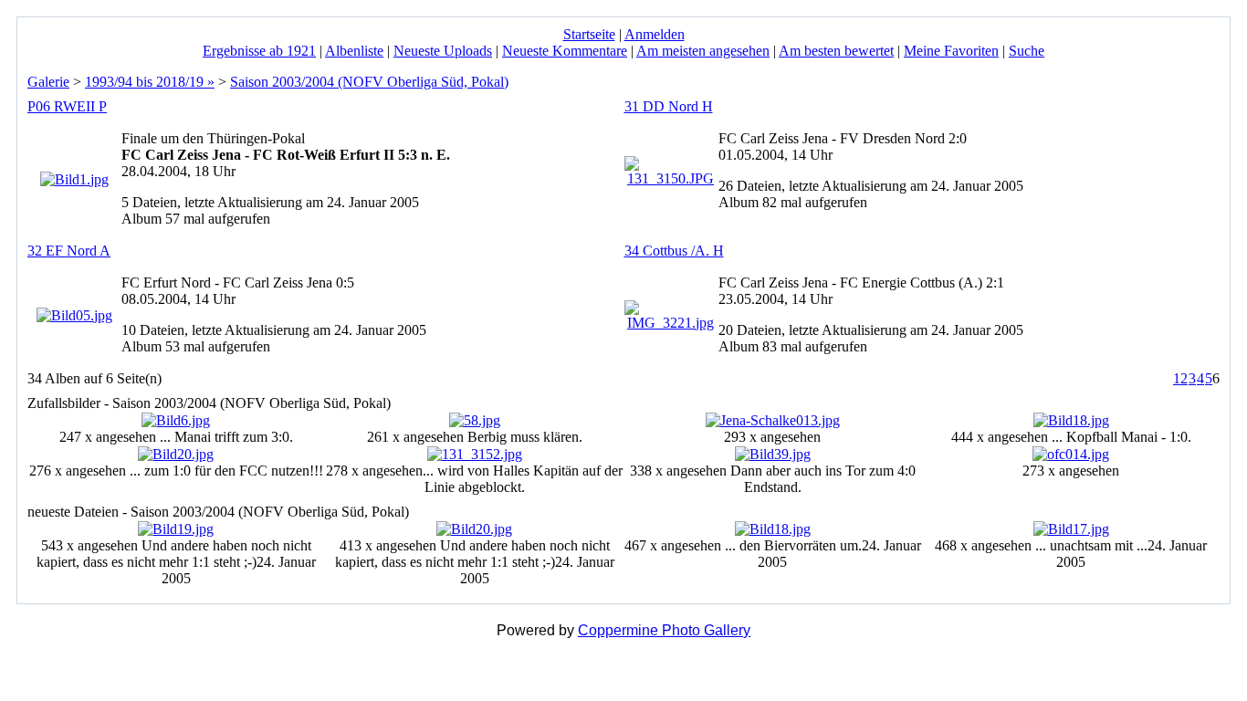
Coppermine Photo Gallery (664, 630)
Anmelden (654, 34)
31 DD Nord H (668, 106)
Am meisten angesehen (703, 50)
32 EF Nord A (68, 250)
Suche (1026, 50)
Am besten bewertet (836, 50)
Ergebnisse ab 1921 (259, 50)
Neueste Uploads (442, 50)
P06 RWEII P (67, 106)
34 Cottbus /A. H (674, 250)
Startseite (589, 34)
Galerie (48, 81)
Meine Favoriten (951, 50)
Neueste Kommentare (564, 50)
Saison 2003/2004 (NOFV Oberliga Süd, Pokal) (369, 81)
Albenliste (354, 50)
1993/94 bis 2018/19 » (150, 81)
